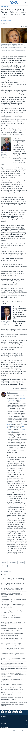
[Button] (24, 26)
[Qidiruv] (22, 730)
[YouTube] (14, 730)
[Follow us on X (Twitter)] (6, 711)
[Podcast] (16, 711)
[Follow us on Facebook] (2, 711)
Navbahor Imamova (6, 20)
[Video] (6, 730)
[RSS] (13, 711)
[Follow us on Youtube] (9, 711)
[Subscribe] (20, 711)
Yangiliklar (4, 6)
